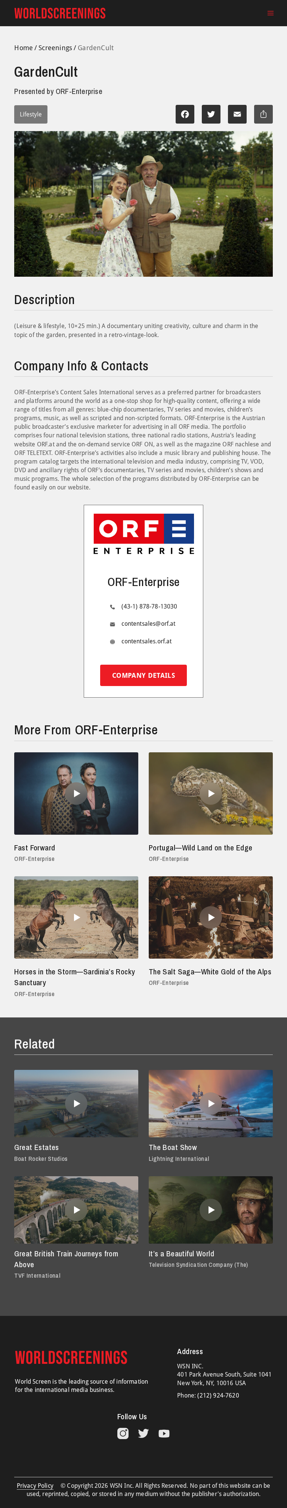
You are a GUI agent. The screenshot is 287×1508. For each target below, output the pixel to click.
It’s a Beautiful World (181, 1253)
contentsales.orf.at (146, 641)
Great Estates (36, 1147)
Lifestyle (31, 114)
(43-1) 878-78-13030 (149, 606)
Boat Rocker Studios (40, 1158)
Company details (143, 675)
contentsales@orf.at (148, 623)
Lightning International (179, 1158)
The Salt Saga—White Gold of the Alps (210, 971)
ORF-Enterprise (34, 859)
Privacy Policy (35, 1485)
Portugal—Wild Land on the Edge (201, 847)
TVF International (37, 1275)
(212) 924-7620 (218, 1395)
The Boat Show (173, 1147)
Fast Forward (34, 847)
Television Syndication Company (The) (198, 1264)
